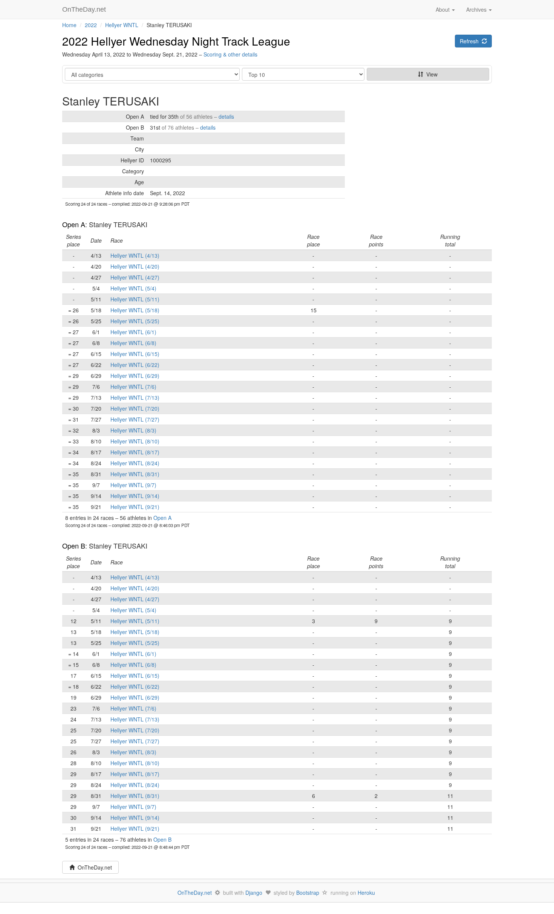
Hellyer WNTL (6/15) (134, 354)
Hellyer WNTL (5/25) (134, 321)
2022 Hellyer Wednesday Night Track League (176, 41)
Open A (73, 224)
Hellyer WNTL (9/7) (133, 485)
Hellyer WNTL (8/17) (134, 452)
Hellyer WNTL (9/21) (134, 506)
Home (69, 25)
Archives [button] (477, 9)
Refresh (471, 41)
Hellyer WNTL (121, 25)
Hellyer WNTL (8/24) (134, 463)
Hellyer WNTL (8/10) (134, 441)
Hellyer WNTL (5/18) (134, 310)
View (430, 74)
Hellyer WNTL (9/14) (134, 496)
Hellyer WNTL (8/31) (134, 474)
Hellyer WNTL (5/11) (134, 299)
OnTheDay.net (85, 9)
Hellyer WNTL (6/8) (133, 343)
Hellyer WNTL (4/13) (134, 255)
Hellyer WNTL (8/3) (133, 430)
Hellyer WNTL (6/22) (134, 364)
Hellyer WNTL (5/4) (133, 288)
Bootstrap (307, 892)
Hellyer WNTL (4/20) (134, 266)
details (226, 116)
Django (253, 892)
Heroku (366, 892)
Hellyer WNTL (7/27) (134, 419)
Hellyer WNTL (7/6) (133, 386)
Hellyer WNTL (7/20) (134, 408)
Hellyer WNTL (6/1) (133, 332)
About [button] (443, 9)
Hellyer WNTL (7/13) (134, 397)
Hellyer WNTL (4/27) (134, 277)
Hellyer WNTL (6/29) (134, 375)
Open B (73, 545)
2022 (91, 25)
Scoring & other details (230, 54)
